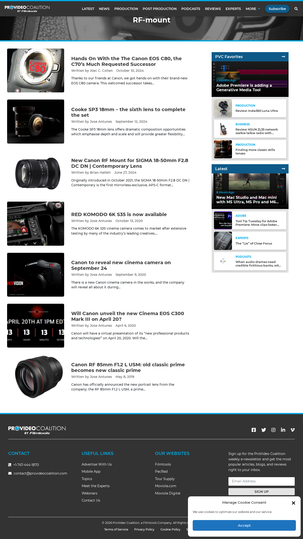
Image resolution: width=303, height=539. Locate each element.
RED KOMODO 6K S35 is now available (119, 214)
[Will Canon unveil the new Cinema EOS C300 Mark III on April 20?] (35, 325)
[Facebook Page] (254, 430)
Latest (88, 8)
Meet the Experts (96, 486)
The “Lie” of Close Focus (254, 243)
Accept (244, 525)
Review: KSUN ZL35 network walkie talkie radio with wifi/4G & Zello (257, 133)
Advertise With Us (97, 464)
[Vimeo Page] (292, 430)
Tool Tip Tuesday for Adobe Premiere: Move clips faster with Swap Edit (256, 224)
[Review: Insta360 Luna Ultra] (223, 108)
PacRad (161, 471)
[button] (293, 502)
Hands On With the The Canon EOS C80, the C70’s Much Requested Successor (126, 61)
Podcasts (190, 8)
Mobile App (91, 471)
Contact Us (91, 500)
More (251, 8)
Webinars (89, 493)
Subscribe (277, 9)
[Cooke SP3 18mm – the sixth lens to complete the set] (35, 121)
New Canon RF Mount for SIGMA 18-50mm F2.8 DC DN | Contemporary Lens (129, 163)
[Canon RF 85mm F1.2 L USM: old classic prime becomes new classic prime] (35, 376)
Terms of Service (116, 529)
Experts (233, 8)
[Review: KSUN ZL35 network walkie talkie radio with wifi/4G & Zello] (223, 128)
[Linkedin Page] (283, 430)
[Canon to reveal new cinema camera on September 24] (35, 274)
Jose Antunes (101, 121)
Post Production (160, 8)
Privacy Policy (144, 529)
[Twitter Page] (263, 430)
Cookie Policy (170, 529)
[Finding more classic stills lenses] (223, 148)
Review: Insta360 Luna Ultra (257, 111)
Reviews (213, 8)
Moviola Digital (167, 493)
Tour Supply (165, 479)
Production (126, 8)
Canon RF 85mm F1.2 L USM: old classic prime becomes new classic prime (128, 367)
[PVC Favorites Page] (283, 56)
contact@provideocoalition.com (40, 473)
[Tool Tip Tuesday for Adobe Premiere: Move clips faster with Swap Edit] (223, 220)
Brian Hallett (100, 172)
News (104, 8)
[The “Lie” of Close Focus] (223, 240)
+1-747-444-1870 (25, 465)
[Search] (296, 8)
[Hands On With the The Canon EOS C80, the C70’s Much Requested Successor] (35, 70)
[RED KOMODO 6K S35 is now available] (35, 223)
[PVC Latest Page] (283, 169)
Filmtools (163, 464)
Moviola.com (165, 486)
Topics (87, 479)
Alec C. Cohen (101, 70)
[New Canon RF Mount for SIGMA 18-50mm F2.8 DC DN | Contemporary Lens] (35, 172)
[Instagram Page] (273, 430)
